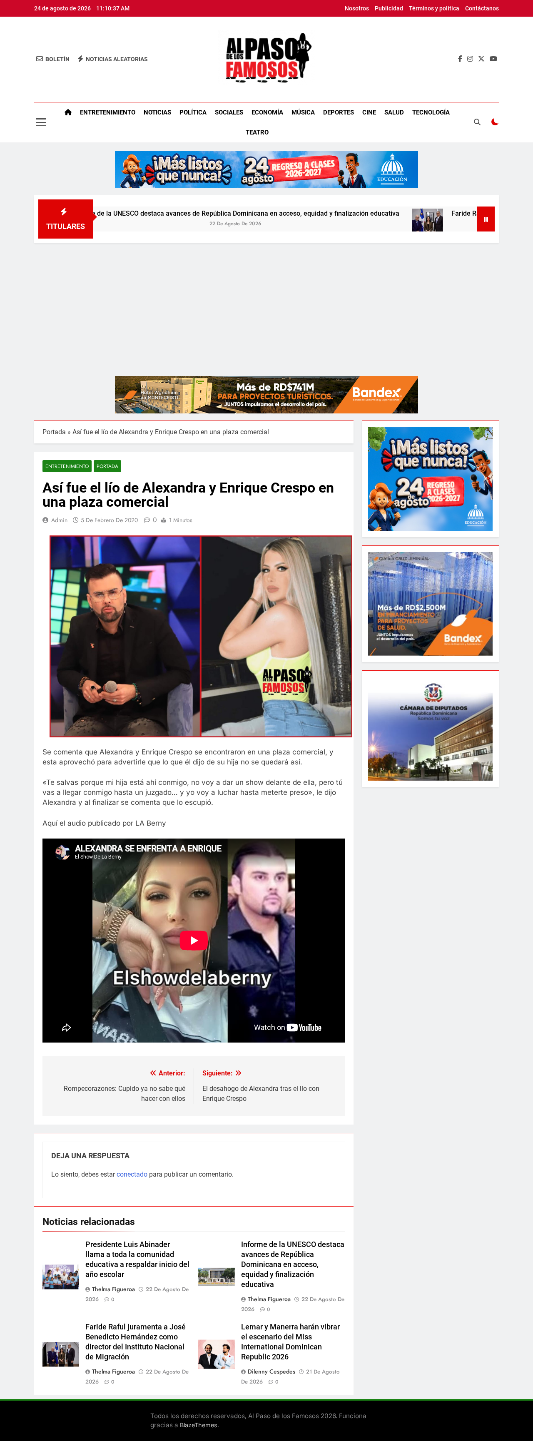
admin (59, 520)
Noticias (157, 112)
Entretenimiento (107, 112)
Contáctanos (482, 8)
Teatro (257, 132)
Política (193, 112)
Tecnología (431, 112)
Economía (267, 112)
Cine (369, 112)
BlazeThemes (198, 1425)
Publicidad (389, 8)
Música (303, 112)
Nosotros (357, 8)
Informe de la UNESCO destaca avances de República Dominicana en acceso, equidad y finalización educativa (182, 213)
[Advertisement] (266, 305)
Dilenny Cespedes (271, 1371)
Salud (394, 112)
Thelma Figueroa (113, 1289)
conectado (132, 1174)
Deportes (338, 112)
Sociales (229, 112)
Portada (54, 432)
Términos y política (434, 8)
